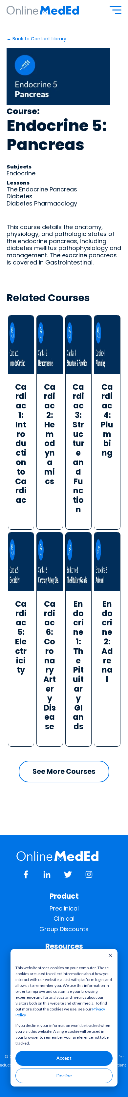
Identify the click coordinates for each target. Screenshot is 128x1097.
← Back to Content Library (36, 38)
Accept (64, 1058)
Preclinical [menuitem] (64, 908)
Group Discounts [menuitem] (64, 929)
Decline (64, 1075)
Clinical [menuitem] (64, 918)
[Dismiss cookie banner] (110, 956)
